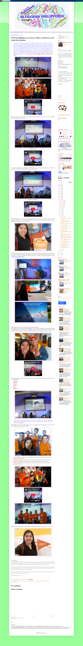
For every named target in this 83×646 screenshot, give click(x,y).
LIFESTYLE (16, 31)
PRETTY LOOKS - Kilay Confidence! (67, 309)
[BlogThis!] (29, 579)
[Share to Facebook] (31, 579)
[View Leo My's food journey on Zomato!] (64, 297)
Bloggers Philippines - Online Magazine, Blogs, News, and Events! (64, 280)
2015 (60, 254)
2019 (60, 197)
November (62, 202)
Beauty (26, 31)
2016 (60, 253)
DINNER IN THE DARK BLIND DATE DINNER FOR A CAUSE (65, 237)
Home (11, 31)
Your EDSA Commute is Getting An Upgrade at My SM (67, 261)
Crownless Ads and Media (63, 272)
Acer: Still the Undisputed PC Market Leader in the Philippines (67, 340)
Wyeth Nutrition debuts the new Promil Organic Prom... (65, 247)
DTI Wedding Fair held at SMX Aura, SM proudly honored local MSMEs (67, 370)
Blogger (46, 632)
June (61, 210)
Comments (61, 99)
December (62, 200)
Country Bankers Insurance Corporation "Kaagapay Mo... (65, 221)
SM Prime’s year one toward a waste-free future (67, 389)
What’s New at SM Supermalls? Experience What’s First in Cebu (67, 318)
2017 (60, 251)
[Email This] (28, 579)
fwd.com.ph (20, 575)
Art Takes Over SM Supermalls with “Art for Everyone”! (67, 398)
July (61, 208)
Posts (60, 97)
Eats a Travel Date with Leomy (64, 288)
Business (30, 31)
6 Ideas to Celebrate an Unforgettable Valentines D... (65, 245)
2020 (60, 196)
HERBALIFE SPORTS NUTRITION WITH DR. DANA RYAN (66, 231)
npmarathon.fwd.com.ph (47, 526)
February (61, 216)
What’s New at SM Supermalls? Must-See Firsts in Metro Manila (67, 349)
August (61, 207)
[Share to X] (30, 579)
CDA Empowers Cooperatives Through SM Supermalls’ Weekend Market (67, 380)
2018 (60, 199)
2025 (60, 188)
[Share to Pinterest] (32, 579)
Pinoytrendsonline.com (63, 259)
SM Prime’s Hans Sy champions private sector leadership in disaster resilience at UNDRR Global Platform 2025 (65, 329)
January (61, 249)
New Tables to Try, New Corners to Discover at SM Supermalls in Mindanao (67, 291)
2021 (60, 194)
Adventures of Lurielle (63, 266)
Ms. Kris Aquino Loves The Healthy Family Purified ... (65, 242)
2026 (60, 186)
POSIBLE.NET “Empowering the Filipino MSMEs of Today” (65, 235)
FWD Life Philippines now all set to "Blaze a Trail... (65, 229)
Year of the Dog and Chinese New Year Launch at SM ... (65, 240)
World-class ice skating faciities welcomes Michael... (65, 226)
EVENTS (21, 31)
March (61, 215)
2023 (60, 191)
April (61, 213)
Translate (65, 38)
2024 (60, 189)
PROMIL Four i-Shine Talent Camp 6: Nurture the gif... (66, 224)
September (62, 205)
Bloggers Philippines (68, 42)
